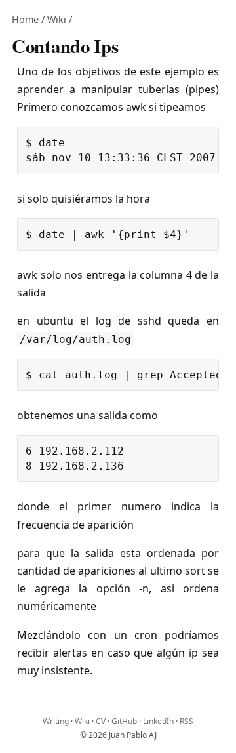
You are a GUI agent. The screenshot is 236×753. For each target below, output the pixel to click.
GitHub (124, 721)
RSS (186, 721)
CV (101, 721)
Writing (56, 721)
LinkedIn (158, 721)
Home (25, 19)
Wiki (56, 19)
